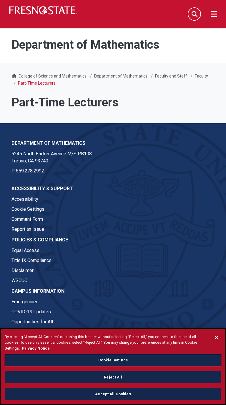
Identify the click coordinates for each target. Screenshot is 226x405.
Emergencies (25, 301)
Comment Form (27, 219)
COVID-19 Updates (31, 312)
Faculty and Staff (171, 76)
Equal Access (25, 250)
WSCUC (19, 280)
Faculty (201, 76)
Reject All (113, 377)
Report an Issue (27, 229)
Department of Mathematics (120, 76)
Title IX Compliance (31, 260)
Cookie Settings (27, 209)
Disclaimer (22, 270)
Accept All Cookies (113, 394)
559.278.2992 (30, 171)
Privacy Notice (36, 348)
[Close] (216, 337)
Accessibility (24, 199)
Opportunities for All (32, 322)
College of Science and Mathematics (53, 76)
